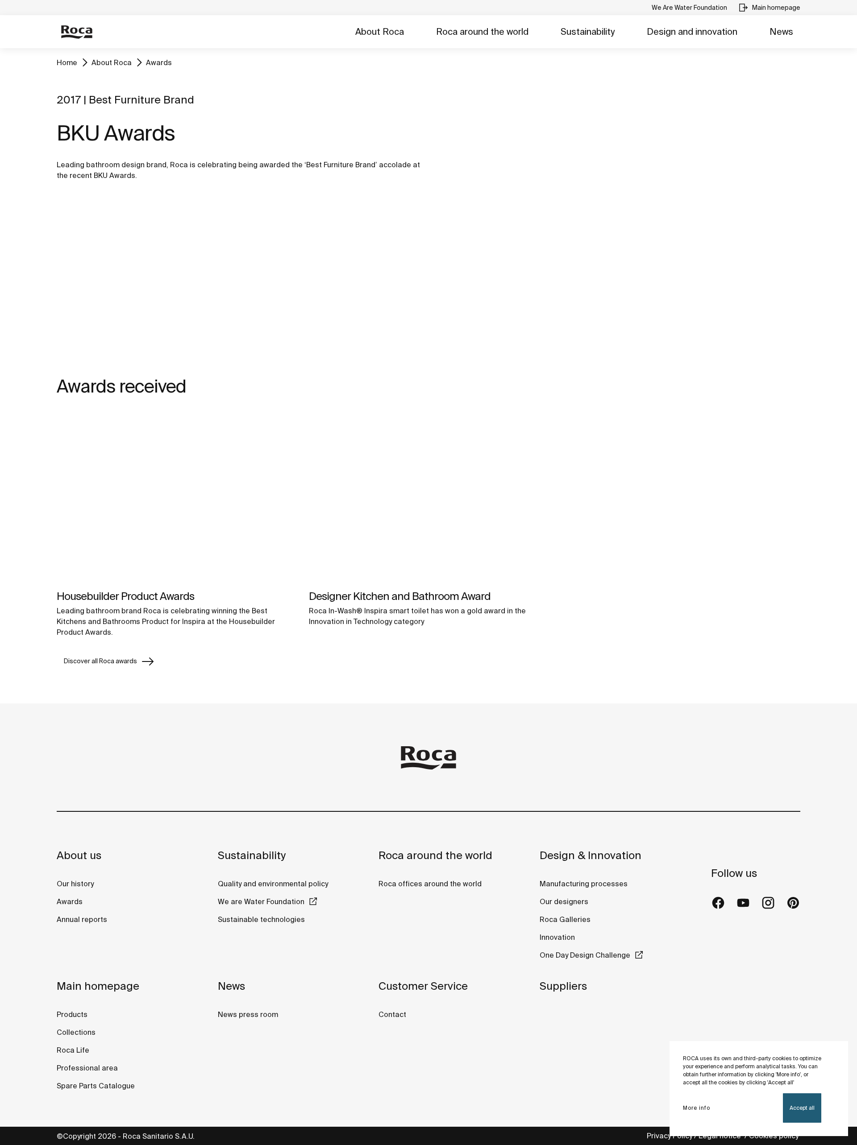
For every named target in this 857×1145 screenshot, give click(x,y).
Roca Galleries (565, 919)
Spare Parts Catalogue (96, 1086)
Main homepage (98, 986)
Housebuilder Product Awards (125, 596)
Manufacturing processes (584, 884)
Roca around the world (482, 31)
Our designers (564, 901)
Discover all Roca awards (100, 661)
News (781, 31)
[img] (176, 497)
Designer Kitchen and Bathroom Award (400, 596)
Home (67, 62)
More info (696, 1108)
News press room (248, 1014)
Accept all (802, 1108)
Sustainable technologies (261, 919)
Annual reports (82, 919)
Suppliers (563, 986)
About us (79, 855)
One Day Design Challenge (585, 955)
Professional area (87, 1068)
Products (72, 1014)
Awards (159, 62)
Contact (392, 1014)
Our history (75, 884)
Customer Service (423, 986)
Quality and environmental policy (273, 884)
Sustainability (588, 31)
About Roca (379, 31)
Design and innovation (692, 31)
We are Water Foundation (261, 901)
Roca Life (73, 1050)
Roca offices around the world (430, 884)
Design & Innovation (590, 855)
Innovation (557, 937)
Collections (76, 1032)
